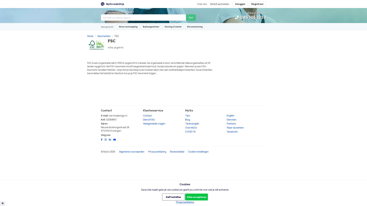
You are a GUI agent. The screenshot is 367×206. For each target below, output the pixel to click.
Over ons (202, 4)
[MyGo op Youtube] (114, 139)
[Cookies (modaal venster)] (2, 203)
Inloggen (240, 4)
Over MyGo (191, 127)
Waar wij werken (235, 127)
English (230, 115)
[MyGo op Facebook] (102, 139)
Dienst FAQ (149, 119)
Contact (147, 115)
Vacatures (232, 131)
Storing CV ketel (173, 26)
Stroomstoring (195, 26)
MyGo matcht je (115, 4)
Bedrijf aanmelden (219, 4)
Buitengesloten (151, 26)
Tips (187, 115)
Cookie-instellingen (198, 151)
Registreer (257, 4)
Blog (187, 119)
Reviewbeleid (177, 151)
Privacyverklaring (157, 151)
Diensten (231, 119)
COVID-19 (190, 131)
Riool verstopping (128, 26)
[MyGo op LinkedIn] (110, 139)
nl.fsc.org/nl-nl (115, 47)
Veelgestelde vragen (154, 123)
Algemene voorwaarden (131, 151)
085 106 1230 (253, 17)
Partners (231, 123)
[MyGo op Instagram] (106, 139)
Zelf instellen (173, 197)
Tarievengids (192, 123)
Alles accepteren (196, 197)
